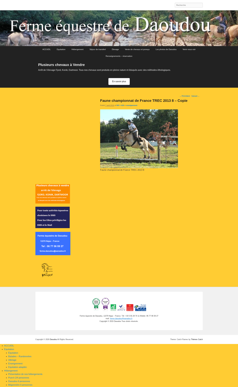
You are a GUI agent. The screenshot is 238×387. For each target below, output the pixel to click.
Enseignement (15, 363)
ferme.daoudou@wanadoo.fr (121, 318)
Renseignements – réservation (119, 56)
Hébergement (77, 49)
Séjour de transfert (98, 49)
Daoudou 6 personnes (19, 381)
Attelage (12, 360)
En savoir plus (119, 81)
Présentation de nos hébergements (25, 374)
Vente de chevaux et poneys (137, 49)
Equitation (61, 49)
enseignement (131, 105)
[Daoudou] (119, 28)
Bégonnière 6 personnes (20, 385)
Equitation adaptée (17, 367)
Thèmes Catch (197, 339)
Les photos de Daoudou (166, 49)
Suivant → (195, 96)
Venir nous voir (189, 49)
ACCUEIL (46, 49)
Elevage (115, 49)
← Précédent (185, 96)
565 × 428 (120, 105)
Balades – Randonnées (19, 356)
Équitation (13, 353)
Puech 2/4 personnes (18, 378)
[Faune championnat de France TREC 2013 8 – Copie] (139, 167)
